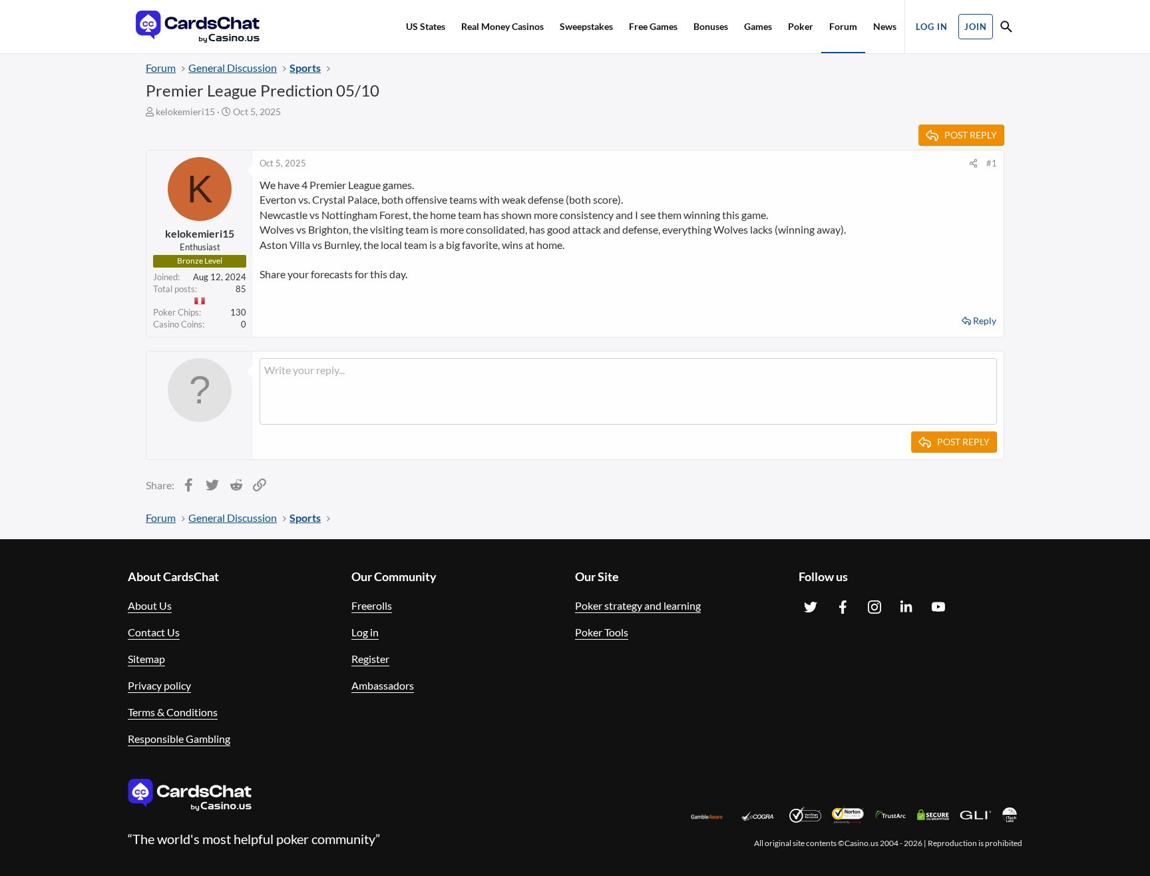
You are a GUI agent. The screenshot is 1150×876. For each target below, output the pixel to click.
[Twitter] (811, 607)
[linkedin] (906, 607)
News (884, 26)
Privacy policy (159, 685)
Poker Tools (601, 632)
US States (425, 26)
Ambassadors (382, 685)
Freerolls (371, 605)
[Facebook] (843, 607)
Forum (843, 26)
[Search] (1006, 28)
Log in (365, 632)
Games (758, 26)
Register (370, 658)
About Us (150, 605)
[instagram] (874, 607)
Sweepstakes (586, 26)
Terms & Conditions (173, 712)
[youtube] (938, 607)
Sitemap (146, 658)
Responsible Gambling (179, 738)
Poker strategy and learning (638, 605)
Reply (984, 320)
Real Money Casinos (502, 26)
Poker (800, 26)
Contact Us (154, 632)
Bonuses (710, 26)
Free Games (653, 26)
